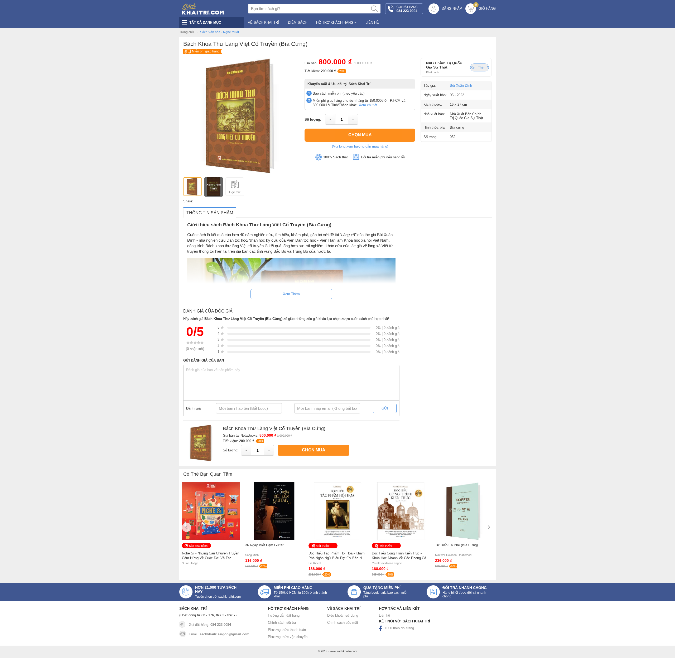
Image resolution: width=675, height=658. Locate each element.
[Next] (488, 527)
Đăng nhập (452, 9)
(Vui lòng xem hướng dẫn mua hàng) (360, 146)
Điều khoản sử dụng (342, 615)
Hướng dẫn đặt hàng (284, 615)
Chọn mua (360, 135)
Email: (219, 634)
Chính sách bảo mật (342, 623)
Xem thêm (479, 67)
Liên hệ (384, 615)
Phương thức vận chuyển (287, 637)
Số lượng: (313, 119)
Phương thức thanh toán (287, 630)
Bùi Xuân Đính (461, 85)
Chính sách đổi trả (282, 623)
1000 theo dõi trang (399, 628)
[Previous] (186, 527)
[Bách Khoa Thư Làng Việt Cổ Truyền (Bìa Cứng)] (241, 173)
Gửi (385, 408)
